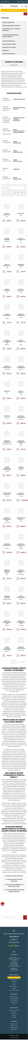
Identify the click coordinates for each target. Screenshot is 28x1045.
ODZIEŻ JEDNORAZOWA (8, 53)
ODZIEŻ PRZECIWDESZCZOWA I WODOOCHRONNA (10, 35)
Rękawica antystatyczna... (7, 214)
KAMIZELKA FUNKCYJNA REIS (7, 367)
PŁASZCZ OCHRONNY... (7, 290)
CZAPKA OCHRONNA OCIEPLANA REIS (7, 468)
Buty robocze (14, 1029)
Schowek (14, 1017)
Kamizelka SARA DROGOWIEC (7, 493)
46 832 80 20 (14, 937)
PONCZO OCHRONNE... (7, 239)
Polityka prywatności (14, 979)
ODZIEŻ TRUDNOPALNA (8, 41)
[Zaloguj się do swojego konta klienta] (22, 6)
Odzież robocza (14, 1025)
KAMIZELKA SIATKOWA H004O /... (7, 571)
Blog (14, 1003)
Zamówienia (14, 1013)
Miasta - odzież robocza (14, 990)
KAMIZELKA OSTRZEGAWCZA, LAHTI (7, 622)
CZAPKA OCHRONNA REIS (21, 597)
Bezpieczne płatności (13, 986)
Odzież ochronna (14, 1023)
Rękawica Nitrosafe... (21, 392)
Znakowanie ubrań (14, 996)
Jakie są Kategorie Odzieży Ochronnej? (15, 880)
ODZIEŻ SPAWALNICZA (8, 22)
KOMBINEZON (7, 416)
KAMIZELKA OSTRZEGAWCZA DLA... (21, 545)
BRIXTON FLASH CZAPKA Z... (21, 518)
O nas (14, 983)
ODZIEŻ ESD (5, 50)
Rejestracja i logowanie (14, 1010)
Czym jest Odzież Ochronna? (14, 876)
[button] (26, 18)
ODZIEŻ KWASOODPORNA (9, 44)
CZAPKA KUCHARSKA (21, 467)
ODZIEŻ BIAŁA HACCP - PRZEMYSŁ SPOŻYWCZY (11, 29)
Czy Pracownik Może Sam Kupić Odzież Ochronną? (14, 890)
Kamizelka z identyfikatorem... (21, 493)
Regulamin (14, 981)
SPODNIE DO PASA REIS (21, 265)
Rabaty (14, 1015)
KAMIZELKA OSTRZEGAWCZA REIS (21, 442)
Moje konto (14, 1012)
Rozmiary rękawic (14, 1002)
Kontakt (14, 984)
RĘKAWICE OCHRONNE (7, 597)
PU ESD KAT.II (21, 213)
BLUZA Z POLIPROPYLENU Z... (21, 239)
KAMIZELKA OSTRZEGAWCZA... (7, 545)
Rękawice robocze (14, 1027)
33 (21, 192)
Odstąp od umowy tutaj (14, 977)
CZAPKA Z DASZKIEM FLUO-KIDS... (21, 571)
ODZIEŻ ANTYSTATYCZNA (9, 47)
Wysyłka (14, 988)
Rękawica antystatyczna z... (7, 265)
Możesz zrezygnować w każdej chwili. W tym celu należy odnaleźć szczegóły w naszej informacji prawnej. (14, 922)
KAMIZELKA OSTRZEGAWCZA (21, 416)
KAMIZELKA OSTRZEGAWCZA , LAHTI (21, 622)
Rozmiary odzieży (14, 998)
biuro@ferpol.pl (14, 939)
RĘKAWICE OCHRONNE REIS (21, 315)
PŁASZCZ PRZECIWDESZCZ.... (7, 315)
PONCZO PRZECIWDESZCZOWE (7, 341)
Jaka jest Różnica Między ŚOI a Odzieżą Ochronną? (15, 885)
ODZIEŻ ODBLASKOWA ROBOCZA (11, 25)
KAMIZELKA (7, 391)
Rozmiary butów (14, 1000)
